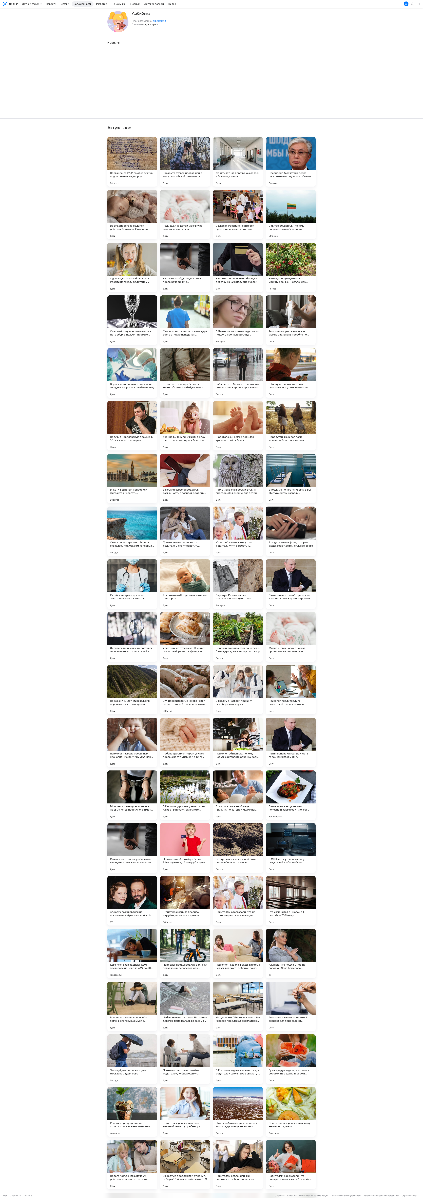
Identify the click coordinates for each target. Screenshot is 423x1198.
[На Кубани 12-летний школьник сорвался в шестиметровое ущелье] (132, 689)
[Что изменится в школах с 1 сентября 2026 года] (291, 901)
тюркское (159, 20)
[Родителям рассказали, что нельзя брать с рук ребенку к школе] (185, 1112)
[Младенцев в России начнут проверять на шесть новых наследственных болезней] (291, 637)
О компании (15, 1195)
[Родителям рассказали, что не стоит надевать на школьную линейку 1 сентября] (238, 901)
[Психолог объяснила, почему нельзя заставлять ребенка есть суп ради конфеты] (238, 742)
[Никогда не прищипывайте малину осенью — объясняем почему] (291, 267)
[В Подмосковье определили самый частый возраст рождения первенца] (185, 478)
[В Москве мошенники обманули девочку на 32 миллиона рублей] (238, 267)
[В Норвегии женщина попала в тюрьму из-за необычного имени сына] (132, 795)
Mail (5, 1195)
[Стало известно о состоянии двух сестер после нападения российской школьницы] (185, 320)
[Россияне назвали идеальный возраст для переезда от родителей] (291, 1006)
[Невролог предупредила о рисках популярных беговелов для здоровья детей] (185, 953)
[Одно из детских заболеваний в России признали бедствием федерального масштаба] (132, 267)
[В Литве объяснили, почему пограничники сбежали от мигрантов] (291, 214)
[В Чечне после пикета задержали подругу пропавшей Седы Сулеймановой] (238, 320)
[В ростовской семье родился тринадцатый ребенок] (238, 425)
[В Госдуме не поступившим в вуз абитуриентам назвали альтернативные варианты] (291, 478)
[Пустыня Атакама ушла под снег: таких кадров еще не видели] (238, 1112)
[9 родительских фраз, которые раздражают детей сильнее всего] (291, 531)
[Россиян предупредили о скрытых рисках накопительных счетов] (132, 1112)
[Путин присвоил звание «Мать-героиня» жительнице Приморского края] (291, 742)
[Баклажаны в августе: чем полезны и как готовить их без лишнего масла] (291, 795)
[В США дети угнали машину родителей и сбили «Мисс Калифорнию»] (291, 848)
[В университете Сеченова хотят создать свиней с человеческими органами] (185, 689)
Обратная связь (409, 1195)
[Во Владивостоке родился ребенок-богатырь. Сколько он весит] (132, 214)
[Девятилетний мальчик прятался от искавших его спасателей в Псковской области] (132, 637)
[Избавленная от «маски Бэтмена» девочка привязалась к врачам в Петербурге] (185, 1006)
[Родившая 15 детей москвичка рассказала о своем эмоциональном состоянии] (185, 214)
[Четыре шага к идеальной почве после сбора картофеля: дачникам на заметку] (238, 848)
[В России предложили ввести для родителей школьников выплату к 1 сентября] (238, 1059)
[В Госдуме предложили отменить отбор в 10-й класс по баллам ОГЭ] (185, 1164)
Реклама (28, 1195)
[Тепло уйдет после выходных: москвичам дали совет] (132, 1059)
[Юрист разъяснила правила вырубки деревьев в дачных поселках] (185, 901)
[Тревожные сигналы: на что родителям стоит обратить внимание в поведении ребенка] (185, 531)
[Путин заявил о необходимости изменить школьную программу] (291, 584)
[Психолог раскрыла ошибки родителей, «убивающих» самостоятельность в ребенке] (185, 1059)
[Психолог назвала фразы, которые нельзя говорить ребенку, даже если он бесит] (238, 953)
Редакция (292, 1195)
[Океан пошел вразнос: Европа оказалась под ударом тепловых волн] (132, 531)
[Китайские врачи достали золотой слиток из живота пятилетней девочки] (132, 584)
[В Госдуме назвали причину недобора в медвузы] (238, 689)
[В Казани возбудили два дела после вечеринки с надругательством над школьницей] (185, 267)
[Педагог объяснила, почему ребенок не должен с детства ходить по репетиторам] (132, 1164)
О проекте (280, 1195)
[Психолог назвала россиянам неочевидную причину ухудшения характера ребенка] (132, 742)
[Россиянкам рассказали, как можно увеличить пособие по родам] (291, 320)
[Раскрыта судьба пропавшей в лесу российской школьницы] (185, 162)
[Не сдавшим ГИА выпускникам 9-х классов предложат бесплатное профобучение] (238, 1006)
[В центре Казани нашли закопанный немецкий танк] (238, 584)
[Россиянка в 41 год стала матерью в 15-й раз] (185, 584)
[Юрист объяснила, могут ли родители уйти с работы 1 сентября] (238, 531)
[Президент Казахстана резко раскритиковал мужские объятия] (291, 162)
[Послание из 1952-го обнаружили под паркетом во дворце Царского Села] (132, 162)
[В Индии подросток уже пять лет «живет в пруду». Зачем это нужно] (185, 795)
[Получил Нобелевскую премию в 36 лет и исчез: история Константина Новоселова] (132, 425)
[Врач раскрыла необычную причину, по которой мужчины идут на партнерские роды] (238, 795)
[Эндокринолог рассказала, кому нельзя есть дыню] (291, 1112)
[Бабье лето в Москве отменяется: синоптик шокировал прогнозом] (238, 373)
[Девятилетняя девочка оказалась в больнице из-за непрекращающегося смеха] (238, 162)
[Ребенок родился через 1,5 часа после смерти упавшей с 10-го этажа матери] (185, 742)
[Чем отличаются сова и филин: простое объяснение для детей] (238, 478)
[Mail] (5, 4)
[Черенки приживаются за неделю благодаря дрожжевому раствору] (238, 637)
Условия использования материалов (381, 1195)
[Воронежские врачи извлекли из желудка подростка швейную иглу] (132, 373)
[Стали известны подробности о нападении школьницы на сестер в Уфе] (132, 848)
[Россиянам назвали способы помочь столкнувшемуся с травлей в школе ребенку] (132, 1006)
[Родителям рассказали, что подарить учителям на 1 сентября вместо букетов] (291, 1164)
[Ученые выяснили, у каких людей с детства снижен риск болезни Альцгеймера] (185, 425)
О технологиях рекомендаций (313, 1195)
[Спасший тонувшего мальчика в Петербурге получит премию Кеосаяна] (132, 320)
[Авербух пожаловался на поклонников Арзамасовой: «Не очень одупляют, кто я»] (132, 901)
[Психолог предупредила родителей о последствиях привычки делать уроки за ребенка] (291, 689)
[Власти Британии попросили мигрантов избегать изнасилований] (132, 478)
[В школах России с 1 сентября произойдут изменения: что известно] (238, 214)
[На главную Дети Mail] (12, 4)
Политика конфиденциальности (346, 1195)
